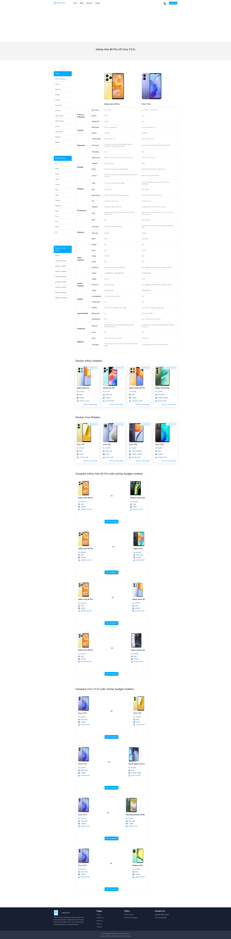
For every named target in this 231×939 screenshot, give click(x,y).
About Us (89, 3)
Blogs (82, 3)
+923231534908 (160, 918)
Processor (58, 105)
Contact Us (173, 3)
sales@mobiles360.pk (162, 915)
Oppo (57, 195)
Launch (57, 84)
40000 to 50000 (60, 271)
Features (58, 137)
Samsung (58, 206)
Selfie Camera (59, 121)
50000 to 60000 (60, 277)
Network (58, 89)
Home (75, 3)
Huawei (57, 185)
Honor (57, 179)
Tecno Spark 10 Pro (136, 764)
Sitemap (99, 927)
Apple (57, 169)
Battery (57, 142)
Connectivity (59, 132)
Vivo (56, 221)
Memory (57, 111)
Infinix (57, 190)
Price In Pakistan (60, 79)
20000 (57, 256)
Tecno (57, 216)
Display (57, 100)
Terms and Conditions (131, 918)
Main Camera (59, 116)
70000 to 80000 (60, 287)
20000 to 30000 (60, 261)
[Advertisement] (115, 22)
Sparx (57, 211)
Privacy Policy (128, 915)
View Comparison (111, 522)
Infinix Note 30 (138, 599)
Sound (57, 126)
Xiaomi (57, 227)
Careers (97, 3)
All (56, 163)
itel (56, 232)
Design (57, 95)
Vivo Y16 (137, 713)
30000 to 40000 (60, 266)
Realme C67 (137, 865)
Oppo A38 (137, 548)
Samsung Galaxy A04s (135, 814)
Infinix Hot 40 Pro (112, 104)
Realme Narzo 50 (137, 498)
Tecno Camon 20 (138, 650)
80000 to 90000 (60, 293)
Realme (57, 200)
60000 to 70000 (60, 282)
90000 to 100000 (61, 298)
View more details (91, 404)
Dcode (57, 174)
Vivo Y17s (146, 104)
